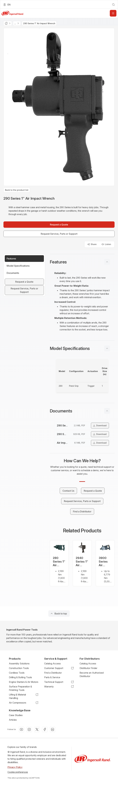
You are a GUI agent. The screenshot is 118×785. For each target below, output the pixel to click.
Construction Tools (19, 668)
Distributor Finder (88, 668)
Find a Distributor (53, 672)
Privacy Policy (14, 767)
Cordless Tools (16, 672)
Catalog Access (52, 663)
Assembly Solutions (19, 663)
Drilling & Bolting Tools (20, 677)
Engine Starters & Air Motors (23, 681)
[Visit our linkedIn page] (52, 729)
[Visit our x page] (37, 729)
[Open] (113, 13)
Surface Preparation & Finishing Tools (20, 688)
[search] (113, 4)
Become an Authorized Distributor (92, 674)
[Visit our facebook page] (44, 729)
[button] (82, 262)
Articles (13, 719)
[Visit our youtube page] (21, 729)
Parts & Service (52, 677)
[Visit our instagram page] (29, 729)
